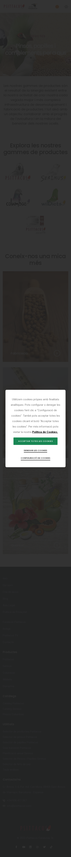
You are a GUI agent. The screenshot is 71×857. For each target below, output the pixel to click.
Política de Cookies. (45, 432)
